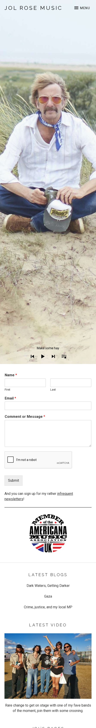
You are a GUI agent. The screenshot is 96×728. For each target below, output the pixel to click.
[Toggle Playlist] (62, 362)
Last (53, 389)
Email (10, 398)
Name (11, 375)
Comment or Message (25, 416)
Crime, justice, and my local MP (48, 607)
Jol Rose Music (33, 8)
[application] (48, 353)
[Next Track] (52, 362)
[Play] (41, 362)
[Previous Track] (31, 362)
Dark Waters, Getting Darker (48, 586)
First (7, 389)
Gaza (48, 596)
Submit (13, 480)
